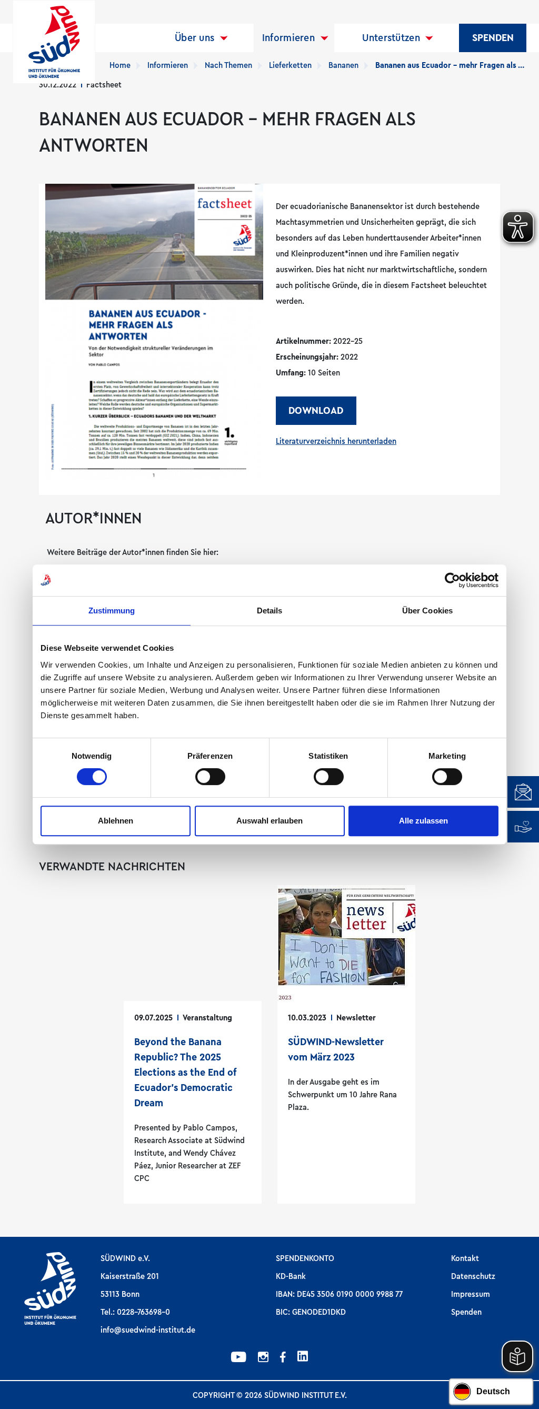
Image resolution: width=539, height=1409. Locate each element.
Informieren (288, 38)
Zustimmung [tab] (111, 610)
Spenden (493, 38)
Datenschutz (473, 1276)
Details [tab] (270, 610)
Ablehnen (115, 820)
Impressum (470, 1294)
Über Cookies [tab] (427, 610)
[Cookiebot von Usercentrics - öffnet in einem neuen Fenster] (452, 580)
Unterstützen (391, 38)
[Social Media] (238, 1358)
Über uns (194, 38)
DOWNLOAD (315, 410)
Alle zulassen (423, 820)
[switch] (210, 776)
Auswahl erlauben (269, 820)
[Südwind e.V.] (54, 42)
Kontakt (465, 1258)
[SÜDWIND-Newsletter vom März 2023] (346, 1044)
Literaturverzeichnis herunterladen (336, 441)
